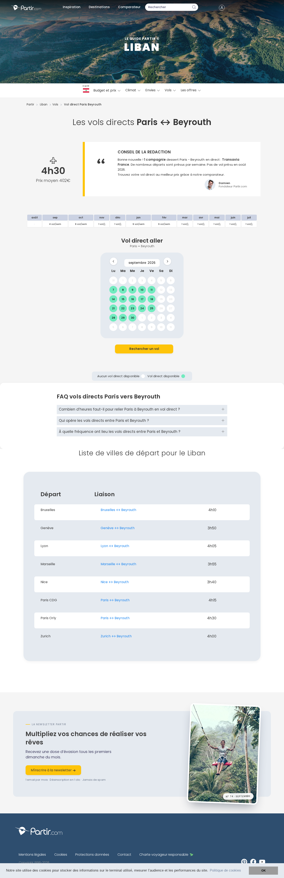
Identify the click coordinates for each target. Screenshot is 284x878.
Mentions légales (32, 854)
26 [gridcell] (161, 308)
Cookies (60, 854)
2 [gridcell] (132, 280)
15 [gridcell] (123, 299)
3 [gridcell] (142, 280)
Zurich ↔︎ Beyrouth (116, 636)
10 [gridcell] (142, 290)
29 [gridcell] (123, 318)
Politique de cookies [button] (225, 870)
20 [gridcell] (171, 299)
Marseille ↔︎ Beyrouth (118, 564)
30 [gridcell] (132, 318)
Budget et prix (105, 90)
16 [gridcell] (132, 299)
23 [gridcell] (132, 308)
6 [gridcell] (171, 280)
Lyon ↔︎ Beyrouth (115, 546)
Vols (168, 90)
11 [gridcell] (152, 290)
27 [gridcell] (170, 308)
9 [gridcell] (132, 290)
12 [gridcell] (161, 290)
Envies (150, 90)
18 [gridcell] (151, 299)
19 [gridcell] (161, 299)
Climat (131, 90)
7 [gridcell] (113, 290)
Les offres (189, 90)
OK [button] (263, 870)
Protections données (92, 854)
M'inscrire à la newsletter (52, 770)
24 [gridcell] (142, 308)
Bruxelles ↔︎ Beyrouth (118, 509)
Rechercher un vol (144, 349)
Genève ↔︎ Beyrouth (118, 528)
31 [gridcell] (113, 280)
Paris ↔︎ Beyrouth (115, 600)
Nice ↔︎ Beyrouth (115, 582)
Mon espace (235, 8)
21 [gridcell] (113, 308)
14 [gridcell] (113, 299)
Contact (124, 854)
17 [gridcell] (142, 299)
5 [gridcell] (161, 280)
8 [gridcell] (123, 290)
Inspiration (71, 7)
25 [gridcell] (151, 308)
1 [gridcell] (122, 280)
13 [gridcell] (170, 290)
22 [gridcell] (123, 308)
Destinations (99, 7)
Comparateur (129, 7)
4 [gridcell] (152, 280)
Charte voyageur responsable (163, 854)
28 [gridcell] (113, 318)
